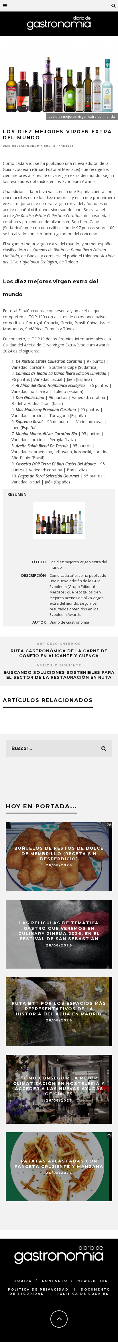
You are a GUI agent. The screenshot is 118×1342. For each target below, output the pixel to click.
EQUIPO (23, 1281)
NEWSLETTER (92, 1281)
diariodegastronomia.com (27, 145)
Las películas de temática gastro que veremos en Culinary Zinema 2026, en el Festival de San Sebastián (59, 931)
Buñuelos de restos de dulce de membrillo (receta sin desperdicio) (59, 853)
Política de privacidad (38, 1289)
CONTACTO (55, 1281)
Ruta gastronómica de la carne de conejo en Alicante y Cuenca (59, 653)
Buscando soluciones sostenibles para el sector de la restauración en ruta (59, 675)
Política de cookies (82, 1294)
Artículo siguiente (59, 665)
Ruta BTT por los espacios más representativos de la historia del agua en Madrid (59, 1008)
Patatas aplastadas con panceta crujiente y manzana (59, 1163)
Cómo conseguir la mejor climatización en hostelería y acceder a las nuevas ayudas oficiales (59, 1086)
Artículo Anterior (59, 644)
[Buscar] (113, 5)
